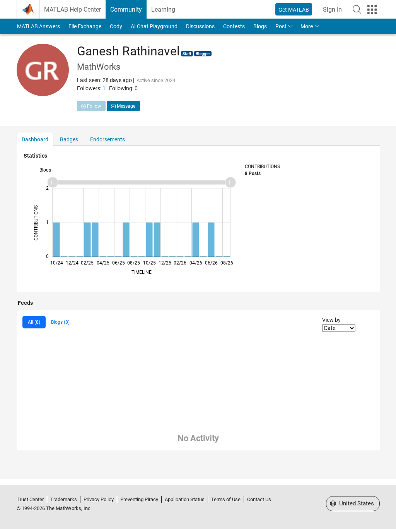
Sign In (332, 9)
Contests (234, 26)
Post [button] (281, 26)
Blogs (260, 26)
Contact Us (259, 499)
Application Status (185, 499)
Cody (116, 26)
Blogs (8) (60, 322)
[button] (357, 9)
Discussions (200, 26)
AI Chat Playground (154, 26)
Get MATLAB (293, 10)
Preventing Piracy (139, 499)
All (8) (34, 322)
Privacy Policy (99, 499)
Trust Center (30, 499)
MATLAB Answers (38, 26)
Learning (163, 9)
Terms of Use (226, 499)
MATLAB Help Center (72, 9)
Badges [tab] (69, 139)
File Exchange (84, 26)
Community (126, 9)
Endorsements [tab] (107, 139)
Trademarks (63, 499)
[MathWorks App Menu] (372, 9)
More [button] (306, 26)
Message (125, 106)
